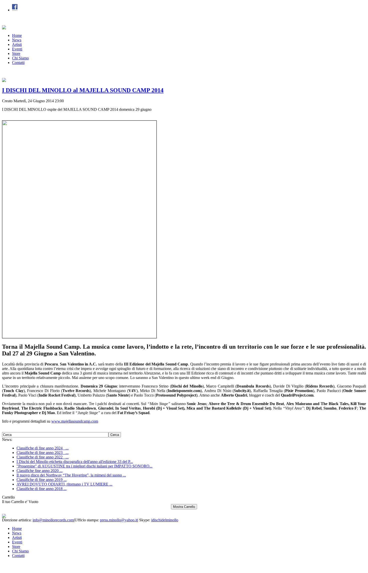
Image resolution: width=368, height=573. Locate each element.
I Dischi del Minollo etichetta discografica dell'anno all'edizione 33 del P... (75, 461)
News (16, 40)
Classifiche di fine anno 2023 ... (43, 452)
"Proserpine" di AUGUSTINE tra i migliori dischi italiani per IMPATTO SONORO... (84, 466)
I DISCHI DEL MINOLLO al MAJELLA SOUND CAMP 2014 (82, 90)
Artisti (17, 44)
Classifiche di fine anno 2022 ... (43, 457)
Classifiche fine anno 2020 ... (40, 470)
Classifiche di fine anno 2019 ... (42, 480)
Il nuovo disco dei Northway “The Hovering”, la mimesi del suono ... (71, 475)
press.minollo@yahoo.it (118, 520)
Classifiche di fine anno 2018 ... (42, 489)
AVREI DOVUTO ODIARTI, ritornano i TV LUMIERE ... (64, 484)
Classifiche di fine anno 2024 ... (43, 448)
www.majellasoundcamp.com (74, 421)
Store (16, 53)
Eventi (17, 49)
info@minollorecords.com (53, 520)
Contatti (18, 62)
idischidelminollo (164, 520)
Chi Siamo (20, 58)
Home (17, 35)
